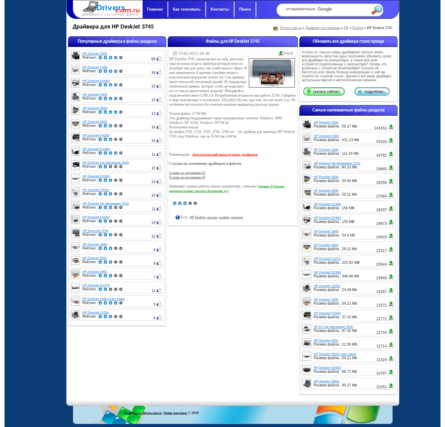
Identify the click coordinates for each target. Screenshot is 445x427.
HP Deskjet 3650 (94, 108)
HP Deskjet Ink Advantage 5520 (105, 162)
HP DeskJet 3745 (95, 231)
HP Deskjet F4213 (95, 190)
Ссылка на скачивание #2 (187, 177)
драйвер (224, 217)
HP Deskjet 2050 (94, 53)
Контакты (220, 9)
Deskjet (357, 28)
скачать (211, 217)
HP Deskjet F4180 (95, 135)
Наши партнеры (175, 413)
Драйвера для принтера (322, 28)
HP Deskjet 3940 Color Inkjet (103, 299)
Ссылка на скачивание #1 (187, 172)
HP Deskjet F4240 (95, 217)
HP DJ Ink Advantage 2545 (333, 327)
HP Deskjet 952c (94, 258)
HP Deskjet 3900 (94, 271)
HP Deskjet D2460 (96, 81)
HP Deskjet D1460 (96, 149)
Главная (155, 9)
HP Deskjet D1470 (96, 285)
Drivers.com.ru (291, 28)
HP (346, 28)
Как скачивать (187, 9)
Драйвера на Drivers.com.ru (143, 413)
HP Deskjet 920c (326, 340)
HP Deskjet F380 (94, 67)
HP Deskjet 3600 (326, 190)
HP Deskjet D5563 (327, 367)
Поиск (245, 9)
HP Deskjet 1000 (94, 94)
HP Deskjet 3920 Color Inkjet (335, 354)
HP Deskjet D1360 (96, 176)
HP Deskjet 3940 (94, 244)
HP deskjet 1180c (326, 381)
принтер (237, 217)
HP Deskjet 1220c (95, 312)
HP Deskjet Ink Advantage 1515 (105, 203)
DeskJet (200, 217)
